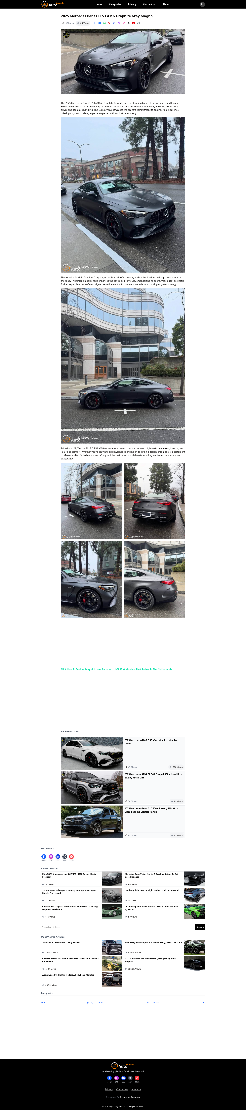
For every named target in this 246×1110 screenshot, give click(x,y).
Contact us (122, 1089)
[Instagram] (123, 23)
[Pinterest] (109, 23)
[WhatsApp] (104, 23)
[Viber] (119, 23)
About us (136, 1089)
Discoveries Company (130, 1097)
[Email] (133, 23)
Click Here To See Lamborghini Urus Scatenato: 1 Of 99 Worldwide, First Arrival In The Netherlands (116, 669)
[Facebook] (94, 23)
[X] (128, 23)
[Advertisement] (123, 643)
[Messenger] (99, 23)
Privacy (109, 1089)
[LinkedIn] (114, 23)
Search (200, 927)
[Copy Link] (138, 23)
